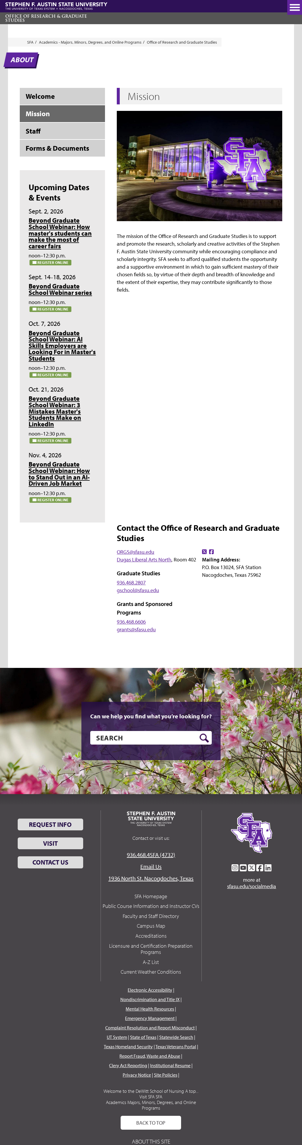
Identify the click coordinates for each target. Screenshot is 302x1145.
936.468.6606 (131, 621)
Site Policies (165, 1075)
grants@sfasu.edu (136, 629)
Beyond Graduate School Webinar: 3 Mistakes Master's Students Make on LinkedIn (55, 411)
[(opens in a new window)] (204, 551)
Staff (33, 131)
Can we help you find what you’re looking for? (151, 716)
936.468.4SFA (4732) (151, 854)
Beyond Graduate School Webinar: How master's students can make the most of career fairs (60, 233)
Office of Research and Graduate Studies (182, 42)
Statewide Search (176, 1037)
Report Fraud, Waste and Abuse (149, 1056)
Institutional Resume (170, 1065)
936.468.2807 (131, 582)
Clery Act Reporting (128, 1065)
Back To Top (150, 1122)
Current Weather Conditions (151, 971)
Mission (38, 113)
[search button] (204, 738)
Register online (52, 262)
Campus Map (151, 925)
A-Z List (151, 962)
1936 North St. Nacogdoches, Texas (150, 878)
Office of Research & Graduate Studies (46, 18)
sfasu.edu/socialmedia (251, 886)
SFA (30, 42)
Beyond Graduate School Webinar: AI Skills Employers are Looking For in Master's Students (62, 345)
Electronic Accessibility (150, 990)
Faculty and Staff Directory (151, 916)
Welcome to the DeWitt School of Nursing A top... (151, 1091)
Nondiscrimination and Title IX (150, 999)
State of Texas (143, 1037)
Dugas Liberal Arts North (144, 559)
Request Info (50, 824)
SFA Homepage (150, 896)
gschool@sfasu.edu (138, 590)
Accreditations (151, 935)
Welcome (40, 96)
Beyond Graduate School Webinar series (60, 289)
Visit (50, 843)
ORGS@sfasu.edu (135, 551)
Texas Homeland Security (128, 1046)
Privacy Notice (137, 1075)
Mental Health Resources (150, 1009)
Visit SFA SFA (150, 1097)
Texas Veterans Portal (175, 1046)
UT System (117, 1037)
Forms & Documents (57, 148)
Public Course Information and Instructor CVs (151, 906)
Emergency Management (150, 1018)
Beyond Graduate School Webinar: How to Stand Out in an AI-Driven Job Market (59, 473)
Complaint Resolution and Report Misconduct (150, 1028)
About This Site (151, 1141)
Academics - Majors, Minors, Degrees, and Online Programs (90, 42)
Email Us (151, 866)
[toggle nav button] (294, 7)
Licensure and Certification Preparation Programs (151, 949)
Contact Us (50, 862)
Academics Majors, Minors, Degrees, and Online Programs (151, 1105)
